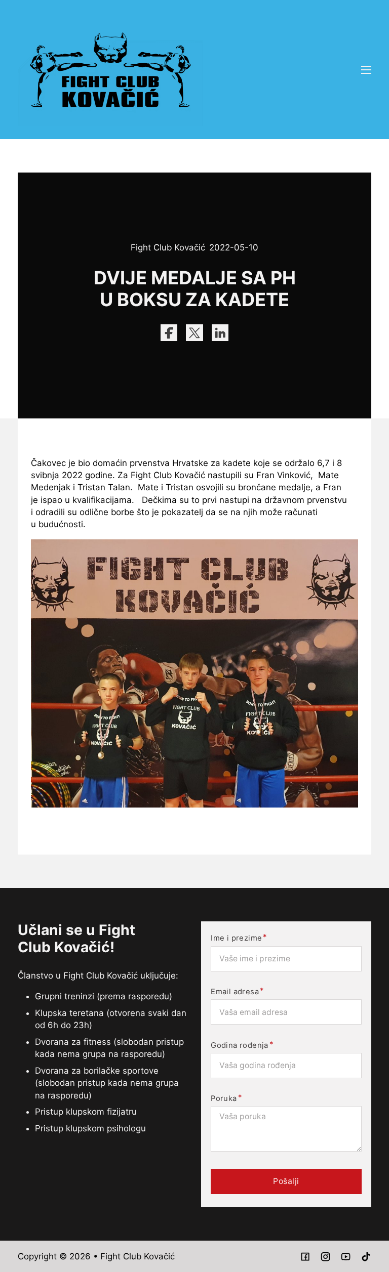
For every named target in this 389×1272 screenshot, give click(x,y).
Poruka (224, 1099)
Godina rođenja (239, 1045)
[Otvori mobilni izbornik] (366, 70)
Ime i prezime (236, 938)
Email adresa (235, 992)
